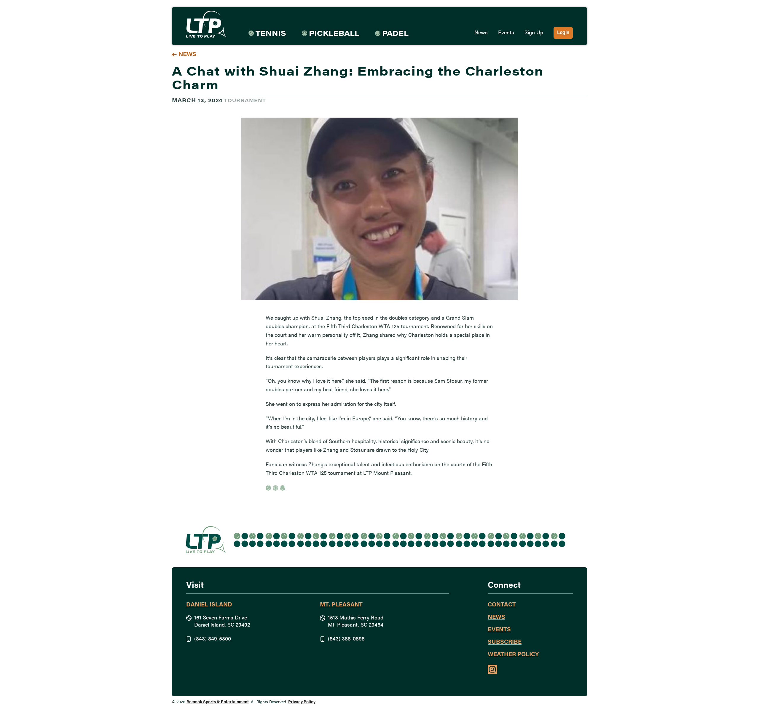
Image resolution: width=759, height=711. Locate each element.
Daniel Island (209, 605)
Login (563, 33)
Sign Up (533, 33)
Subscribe (505, 642)
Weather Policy (513, 655)
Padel (395, 34)
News (481, 33)
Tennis (271, 34)
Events (506, 33)
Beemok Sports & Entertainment (217, 702)
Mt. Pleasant (341, 605)
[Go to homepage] (206, 24)
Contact (502, 605)
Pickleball (334, 34)
